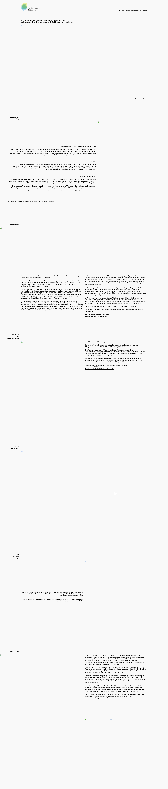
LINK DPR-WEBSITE (92, 367)
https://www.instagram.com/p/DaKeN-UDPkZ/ (99, 368)
